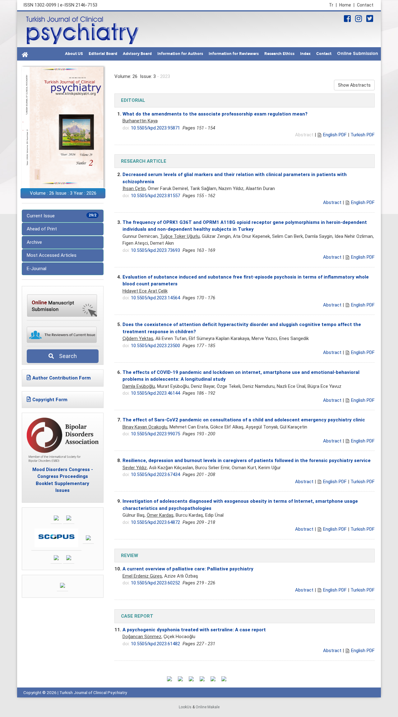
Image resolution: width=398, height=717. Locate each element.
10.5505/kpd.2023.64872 (155, 522)
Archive (34, 242)
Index (305, 54)
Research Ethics (279, 54)
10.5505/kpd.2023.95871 (155, 128)
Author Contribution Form (61, 378)
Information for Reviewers (234, 54)
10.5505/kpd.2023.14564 (155, 298)
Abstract (332, 202)
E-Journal (36, 268)
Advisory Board (137, 54)
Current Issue (61, 216)
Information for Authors (180, 54)
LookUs (185, 707)
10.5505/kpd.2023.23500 (155, 345)
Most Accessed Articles (51, 255)
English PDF (335, 135)
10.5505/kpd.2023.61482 (155, 644)
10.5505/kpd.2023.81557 (155, 195)
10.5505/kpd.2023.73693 (155, 250)
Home (346, 4)
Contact (365, 4)
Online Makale (208, 707)
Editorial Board (103, 54)
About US (74, 54)
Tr (333, 4)
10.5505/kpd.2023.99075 (155, 434)
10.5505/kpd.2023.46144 (155, 393)
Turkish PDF (362, 135)
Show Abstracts (354, 85)
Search (66, 356)
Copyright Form (49, 399)
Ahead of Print (42, 229)
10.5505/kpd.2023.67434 (155, 474)
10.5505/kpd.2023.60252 (155, 583)
